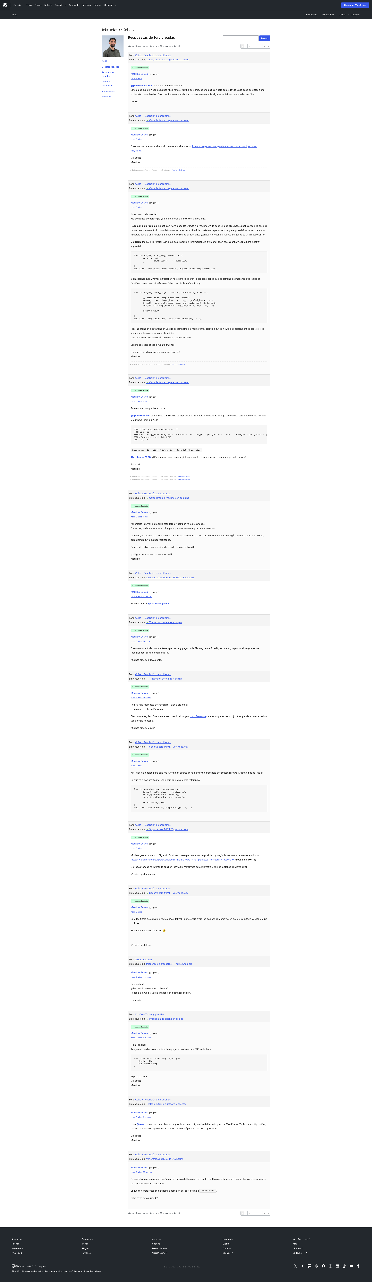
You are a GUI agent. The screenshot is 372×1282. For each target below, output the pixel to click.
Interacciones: (109, 91)
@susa (140, 1124)
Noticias (15, 1243)
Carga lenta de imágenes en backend (169, 59)
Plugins (85, 1248)
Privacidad (17, 1253)
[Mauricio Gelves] (113, 46)
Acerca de (17, 1239)
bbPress (298, 1248)
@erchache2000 (141, 457)
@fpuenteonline (140, 415)
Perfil (104, 61)
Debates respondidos (108, 83)
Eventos (226, 1243)
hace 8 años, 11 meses (141, 641)
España (42, 1266)
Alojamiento (17, 1248)
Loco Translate (198, 716)
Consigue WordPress (355, 5)
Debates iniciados (110, 67)
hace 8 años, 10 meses (141, 596)
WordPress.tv (160, 1253)
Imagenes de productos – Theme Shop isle (169, 963)
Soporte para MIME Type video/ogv (168, 746)
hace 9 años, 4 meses (141, 977)
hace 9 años (136, 766)
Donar (227, 1248)
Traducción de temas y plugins (165, 622)
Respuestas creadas (108, 74)
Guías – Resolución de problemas (153, 55)
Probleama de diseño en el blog (166, 1018)
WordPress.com (302, 1239)
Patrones (86, 1253)
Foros (14, 14)
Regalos (228, 1253)
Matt (296, 1243)
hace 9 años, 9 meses (141, 1117)
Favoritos (106, 96)
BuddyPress (300, 1253)
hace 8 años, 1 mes (139, 401)
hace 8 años (136, 78)
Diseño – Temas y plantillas (149, 1014)
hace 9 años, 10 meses (141, 1172)
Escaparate (87, 1239)
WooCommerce (143, 959)
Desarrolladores (160, 1248)
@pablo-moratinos (141, 85)
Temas (85, 1243)
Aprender (156, 1239)
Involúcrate (228, 1239)
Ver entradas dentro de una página (164, 1158)
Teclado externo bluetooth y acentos (166, 1103)
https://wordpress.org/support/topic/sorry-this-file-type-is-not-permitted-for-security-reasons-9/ (183, 859)
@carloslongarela (158, 603)
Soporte (156, 1243)
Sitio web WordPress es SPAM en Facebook (170, 577)
